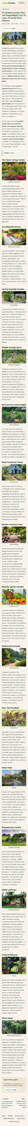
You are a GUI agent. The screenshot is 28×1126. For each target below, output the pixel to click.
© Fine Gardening (14, 424)
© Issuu (14, 975)
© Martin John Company (14, 246)
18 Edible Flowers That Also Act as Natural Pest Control (21, 1103)
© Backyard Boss (14, 544)
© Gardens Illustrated (14, 847)
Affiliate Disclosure (8, 1118)
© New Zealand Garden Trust (14, 1035)
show (12, 153)
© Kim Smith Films (14, 606)
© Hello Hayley (14, 482)
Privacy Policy (19, 1116)
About (3, 1116)
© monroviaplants (14, 668)
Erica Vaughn (6, 23)
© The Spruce (14, 727)
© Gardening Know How (14, 181)
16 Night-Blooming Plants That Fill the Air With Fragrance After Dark (7, 1103)
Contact (10, 1116)
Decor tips (6, 9)
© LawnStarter (14, 305)
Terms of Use (21, 1118)
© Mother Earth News (14, 909)
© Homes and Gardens (14, 364)
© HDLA (14, 787)
